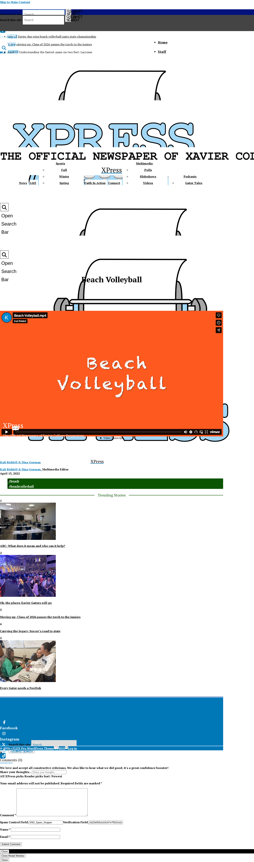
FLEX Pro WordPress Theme (33, 748)
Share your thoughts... (15, 772)
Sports (60, 163)
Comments (8, 760)
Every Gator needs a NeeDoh (20, 688)
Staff (162, 51)
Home (163, 42)
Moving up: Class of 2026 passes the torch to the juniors (54, 44)
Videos (148, 183)
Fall (64, 170)
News (23, 183)
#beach (14, 481)
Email (5, 837)
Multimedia (144, 163)
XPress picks (14, 776)
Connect (114, 183)
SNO (62, 748)
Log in (72, 748)
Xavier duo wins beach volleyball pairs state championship (57, 36)
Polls (148, 170)
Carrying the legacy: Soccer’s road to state (30, 631)
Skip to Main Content (15, 2)
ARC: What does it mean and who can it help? (32, 546)
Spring (64, 183)
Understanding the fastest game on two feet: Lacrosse (55, 52)
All (2, 776)
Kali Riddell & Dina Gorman (20, 462)
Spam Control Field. (14, 822)
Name (5, 829)
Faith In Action (95, 183)
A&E (33, 183)
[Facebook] (57, 722)
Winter (64, 176)
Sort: (53, 776)
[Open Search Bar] (4, 48)
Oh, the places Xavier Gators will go (26, 603)
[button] (1, 752)
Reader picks (33, 776)
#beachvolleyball (21, 486)
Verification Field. (76, 822)
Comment (8, 815)
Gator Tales (193, 183)
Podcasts (190, 176)
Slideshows (148, 176)
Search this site (11, 14)
